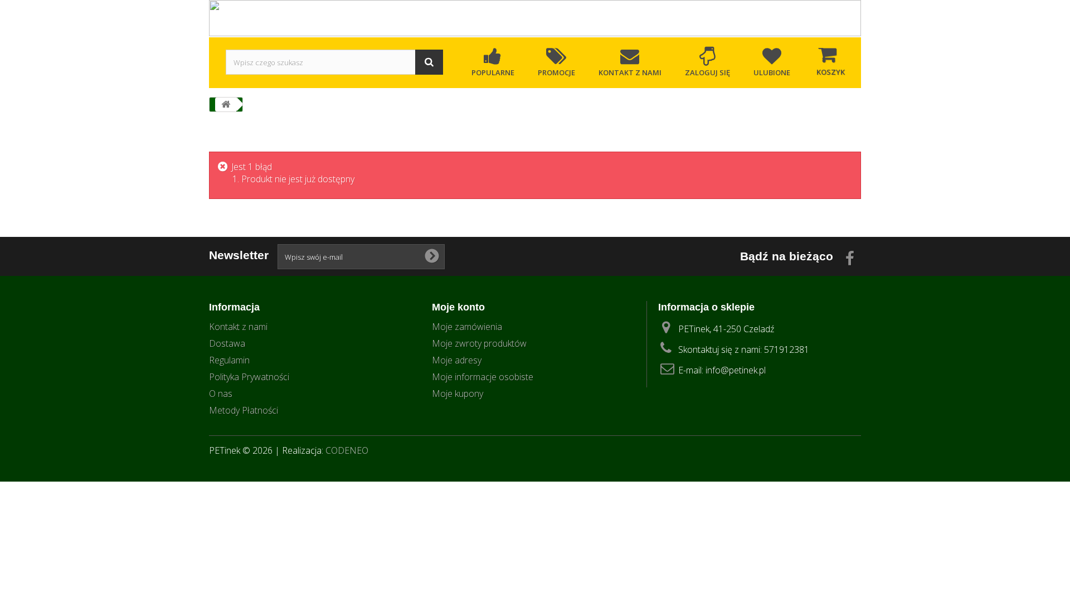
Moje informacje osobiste (482, 377)
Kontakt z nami (630, 72)
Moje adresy (456, 360)
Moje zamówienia (467, 327)
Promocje (556, 72)
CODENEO (346, 450)
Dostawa (227, 343)
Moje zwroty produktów (479, 343)
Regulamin (229, 360)
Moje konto (458, 307)
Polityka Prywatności (249, 377)
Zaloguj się (707, 72)
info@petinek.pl (736, 370)
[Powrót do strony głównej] (225, 104)
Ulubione (771, 72)
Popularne (492, 72)
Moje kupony (457, 393)
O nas (220, 393)
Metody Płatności (243, 410)
